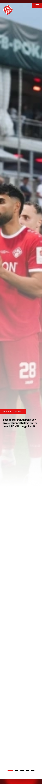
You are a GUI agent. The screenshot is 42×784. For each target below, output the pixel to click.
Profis (18, 411)
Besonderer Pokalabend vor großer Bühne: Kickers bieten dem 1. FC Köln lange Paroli (20, 423)
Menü (37, 5)
